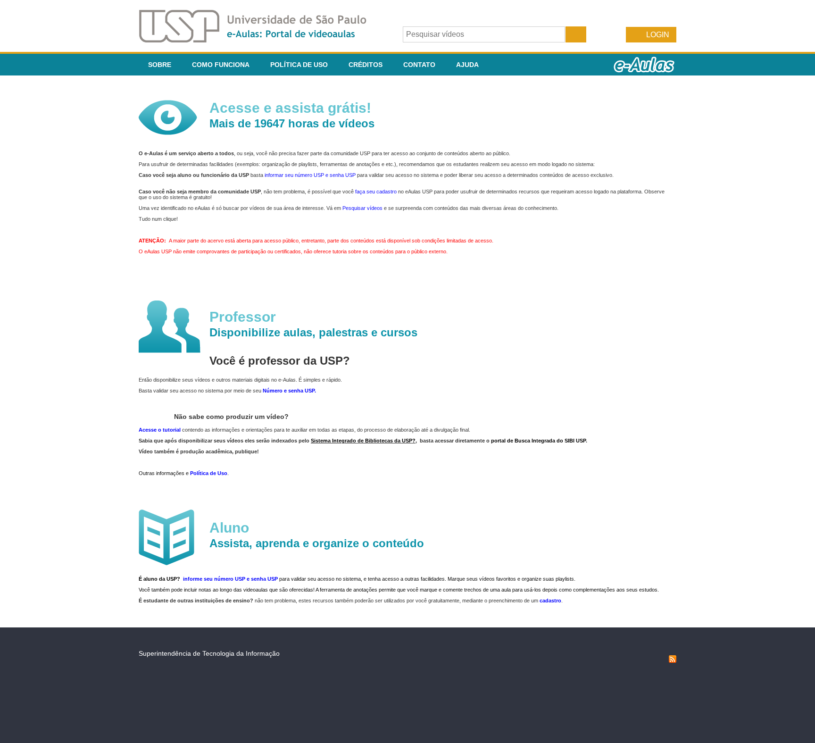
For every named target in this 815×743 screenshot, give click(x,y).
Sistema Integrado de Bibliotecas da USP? (363, 440)
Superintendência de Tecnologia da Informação (209, 653)
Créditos (366, 64)
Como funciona (220, 64)
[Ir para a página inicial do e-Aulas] (260, 40)
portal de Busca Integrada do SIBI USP (538, 440)
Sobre (159, 64)
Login (657, 35)
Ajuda (467, 64)
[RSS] (672, 660)
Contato (419, 64)
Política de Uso (299, 64)
